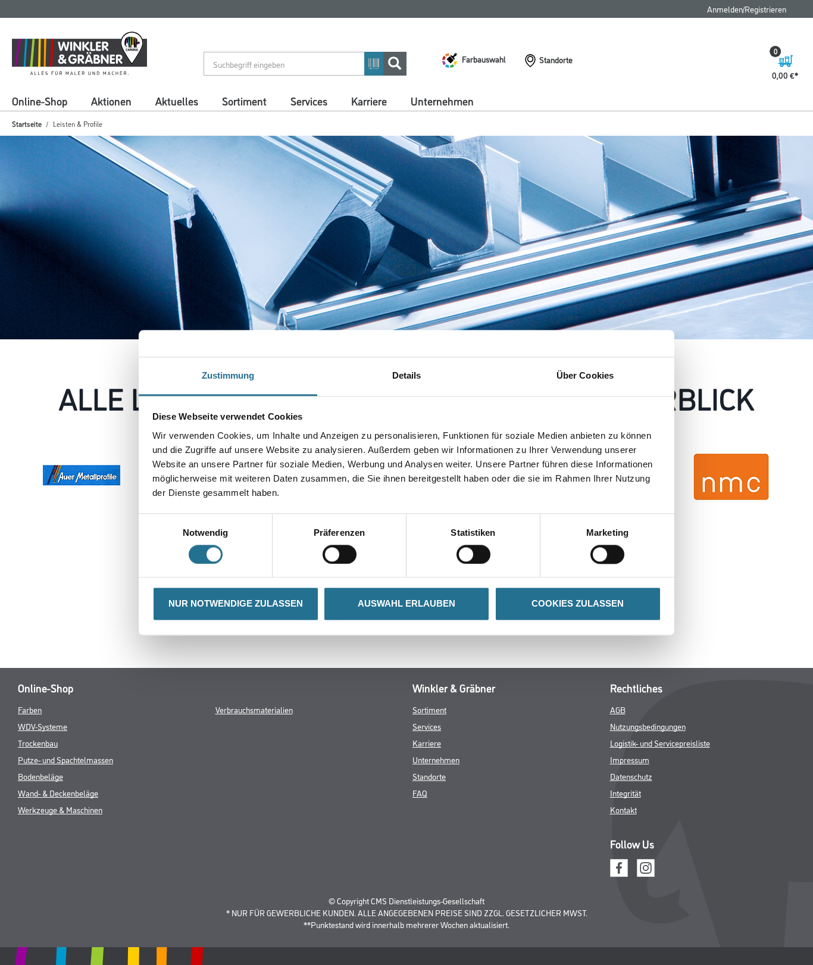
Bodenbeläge (606, 120)
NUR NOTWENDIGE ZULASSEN (235, 604)
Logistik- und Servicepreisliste (660, 803)
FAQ (650, 8)
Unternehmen (442, 100)
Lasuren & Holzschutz (271, 120)
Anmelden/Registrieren (746, 8)
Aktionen (111, 100)
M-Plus (104, 120)
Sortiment (244, 100)
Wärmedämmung (408, 120)
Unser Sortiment (40, 120)
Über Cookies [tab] (585, 375)
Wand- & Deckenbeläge (58, 853)
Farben (153, 120)
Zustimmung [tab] (228, 375)
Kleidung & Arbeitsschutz (417, 140)
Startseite (27, 164)
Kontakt (623, 870)
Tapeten (667, 120)
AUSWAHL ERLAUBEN (406, 604)
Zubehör (498, 140)
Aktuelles (176, 100)
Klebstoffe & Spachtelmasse (511, 120)
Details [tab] (406, 375)
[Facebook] (619, 927)
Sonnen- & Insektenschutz (56, 140)
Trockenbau (225, 140)
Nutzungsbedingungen (648, 786)
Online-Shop (39, 100)
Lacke (199, 120)
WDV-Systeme (42, 786)
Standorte (429, 836)
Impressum (629, 820)
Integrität (625, 853)
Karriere (369, 100)
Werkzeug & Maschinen (310, 140)
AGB (618, 770)
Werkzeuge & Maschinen (60, 870)
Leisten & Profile (152, 140)
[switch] (343, 554)
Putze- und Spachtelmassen (65, 820)
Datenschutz (631, 836)
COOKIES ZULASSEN (577, 604)
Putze (343, 120)
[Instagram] (646, 927)
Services (308, 100)
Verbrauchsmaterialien (254, 770)
